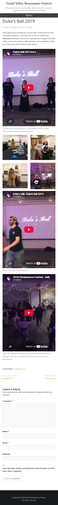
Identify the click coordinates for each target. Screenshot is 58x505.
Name (6, 431)
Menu (29, 15)
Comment (8, 401)
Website (6, 454)
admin (30, 27)
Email (6, 443)
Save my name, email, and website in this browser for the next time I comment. (28, 469)
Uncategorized (19, 369)
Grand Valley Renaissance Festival (29, 3)
